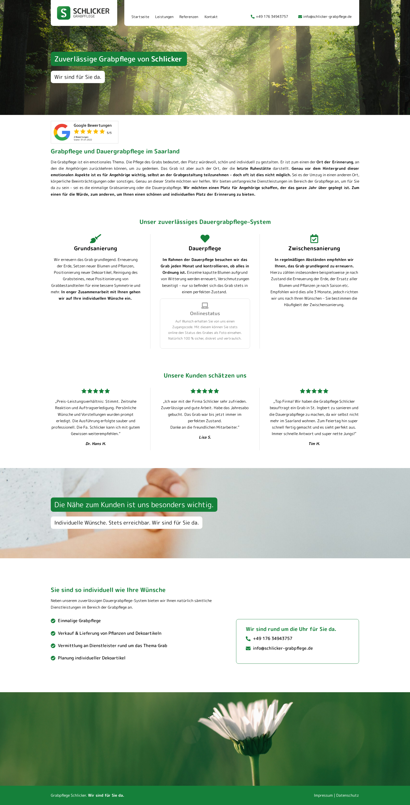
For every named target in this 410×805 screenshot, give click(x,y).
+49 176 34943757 (272, 16)
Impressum (323, 795)
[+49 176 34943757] (253, 17)
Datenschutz (347, 795)
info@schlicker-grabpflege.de (327, 16)
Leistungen (164, 16)
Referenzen (188, 16)
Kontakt (211, 16)
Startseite (140, 16)
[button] (119, 59)
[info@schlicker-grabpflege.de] (300, 17)
